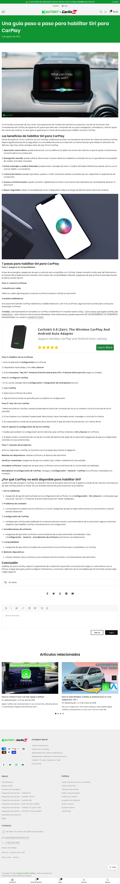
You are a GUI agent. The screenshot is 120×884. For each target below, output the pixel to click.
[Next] (114, 678)
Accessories (36, 764)
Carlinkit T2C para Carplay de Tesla (46, 760)
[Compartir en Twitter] (54, 594)
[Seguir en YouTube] (23, 765)
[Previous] (6, 678)
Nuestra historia (68, 807)
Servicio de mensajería (11, 789)
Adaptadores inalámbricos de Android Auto (49, 756)
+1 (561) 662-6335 (12, 842)
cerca (5, 2)
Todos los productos (40, 745)
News (14, 582)
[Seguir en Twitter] (10, 765)
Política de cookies (69, 796)
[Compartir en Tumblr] (60, 594)
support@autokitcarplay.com (17, 837)
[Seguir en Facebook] (4, 765)
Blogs (4, 818)
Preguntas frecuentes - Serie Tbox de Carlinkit (21, 804)
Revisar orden (7, 786)
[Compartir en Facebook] (47, 594)
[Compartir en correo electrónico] (73, 594)
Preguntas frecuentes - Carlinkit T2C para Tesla (21, 807)
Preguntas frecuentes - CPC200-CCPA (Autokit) (21, 811)
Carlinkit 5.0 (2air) (35, 317)
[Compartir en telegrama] (66, 594)
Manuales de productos (11, 815)
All (9, 582)
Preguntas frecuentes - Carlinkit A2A (17, 800)
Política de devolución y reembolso (76, 782)
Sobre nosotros (68, 804)
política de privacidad (70, 793)
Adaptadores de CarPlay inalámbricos (47, 753)
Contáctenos (7, 782)
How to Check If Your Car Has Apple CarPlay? (23, 697)
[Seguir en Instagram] (16, 765)
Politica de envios (69, 786)
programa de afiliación (71, 800)
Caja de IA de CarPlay (40, 749)
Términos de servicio (70, 789)
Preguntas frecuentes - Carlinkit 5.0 (16, 793)
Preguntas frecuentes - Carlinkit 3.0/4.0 (18, 796)
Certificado (66, 811)
